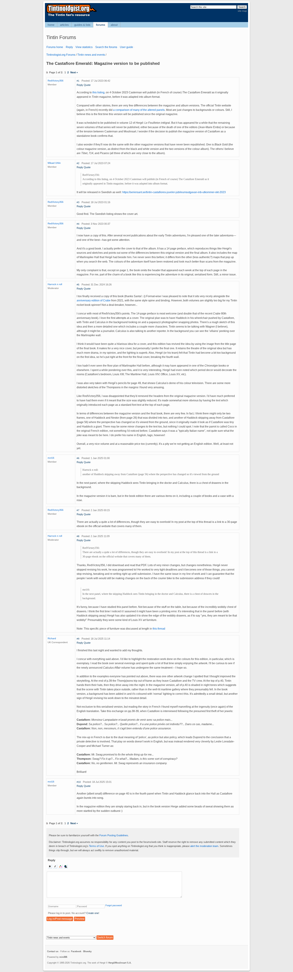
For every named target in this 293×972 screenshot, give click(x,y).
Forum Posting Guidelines (113, 835)
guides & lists (82, 24)
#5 (78, 284)
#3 (78, 202)
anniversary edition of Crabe (94, 300)
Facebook (76, 951)
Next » (74, 72)
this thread (159, 628)
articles (64, 24)
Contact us (52, 951)
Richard (52, 638)
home (51, 24)
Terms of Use (96, 846)
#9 (78, 638)
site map (242, 11)
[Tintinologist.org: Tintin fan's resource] (71, 15)
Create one (92, 913)
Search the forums (106, 47)
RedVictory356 (55, 80)
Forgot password (113, 905)
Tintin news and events (91, 54)
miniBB (63, 957)
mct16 (51, 457)
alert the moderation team (204, 846)
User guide (126, 47)
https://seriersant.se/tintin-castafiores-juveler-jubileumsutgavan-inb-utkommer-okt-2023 (174, 192)
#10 (79, 782)
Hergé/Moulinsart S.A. (119, 962)
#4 (78, 223)
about (114, 24)
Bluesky (87, 951)
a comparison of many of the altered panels (139, 109)
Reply (69, 47)
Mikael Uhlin (54, 163)
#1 (78, 80)
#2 (78, 163)
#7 (78, 510)
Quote (87, 84)
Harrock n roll (55, 284)
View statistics (84, 47)
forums (100, 24)
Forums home (54, 47)
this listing (98, 92)
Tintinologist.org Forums (60, 54)
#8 (78, 536)
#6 (78, 458)
